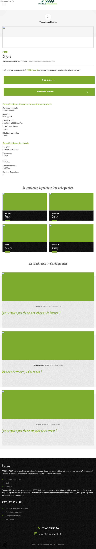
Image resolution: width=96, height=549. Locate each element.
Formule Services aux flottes (17, 508)
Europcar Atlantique (13, 515)
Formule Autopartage (14, 512)
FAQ (7, 483)
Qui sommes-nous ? (13, 479)
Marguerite (10, 519)
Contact (9, 487)
